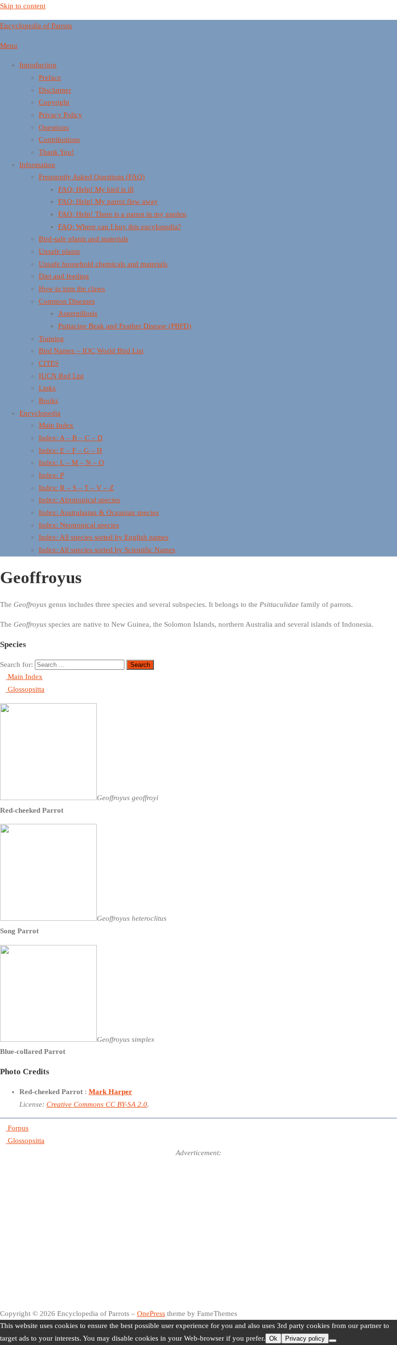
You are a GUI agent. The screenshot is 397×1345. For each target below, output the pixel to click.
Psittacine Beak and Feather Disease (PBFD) (124, 326)
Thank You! (56, 152)
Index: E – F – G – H (70, 450)
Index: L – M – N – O (71, 462)
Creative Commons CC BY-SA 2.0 (96, 1104)
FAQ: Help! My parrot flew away (108, 201)
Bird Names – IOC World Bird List (91, 351)
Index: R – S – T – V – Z (76, 488)
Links (47, 388)
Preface (50, 77)
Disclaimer (55, 90)
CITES (49, 363)
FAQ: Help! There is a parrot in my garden (122, 214)
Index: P (51, 475)
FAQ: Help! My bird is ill (96, 189)
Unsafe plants (59, 251)
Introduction (38, 65)
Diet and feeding (64, 276)
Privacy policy (305, 1338)
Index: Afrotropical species (79, 500)
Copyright (54, 102)
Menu (8, 45)
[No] (332, 1340)
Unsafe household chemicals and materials (103, 264)
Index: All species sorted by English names (103, 537)
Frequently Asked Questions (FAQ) (92, 177)
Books (48, 400)
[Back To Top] (3, 1301)
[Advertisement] (198, 1227)
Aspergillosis (77, 313)
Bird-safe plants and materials (83, 239)
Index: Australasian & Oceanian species (99, 512)
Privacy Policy (60, 115)
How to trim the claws (72, 289)
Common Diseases (67, 301)
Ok (273, 1338)
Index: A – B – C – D (71, 438)
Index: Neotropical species (79, 525)
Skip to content (23, 6)
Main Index (56, 425)
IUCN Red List (61, 376)
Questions (54, 127)
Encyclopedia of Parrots (36, 26)
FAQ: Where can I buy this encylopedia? (119, 227)
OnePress (151, 1313)
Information (37, 165)
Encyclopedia (40, 413)
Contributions (59, 139)
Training (51, 338)
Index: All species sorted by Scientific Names (107, 550)
